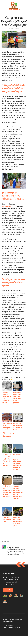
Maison (6, 542)
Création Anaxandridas (15, 619)
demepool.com (7, 206)
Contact (8, 590)
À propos (17, 627)
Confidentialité (9, 625)
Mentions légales (8, 627)
